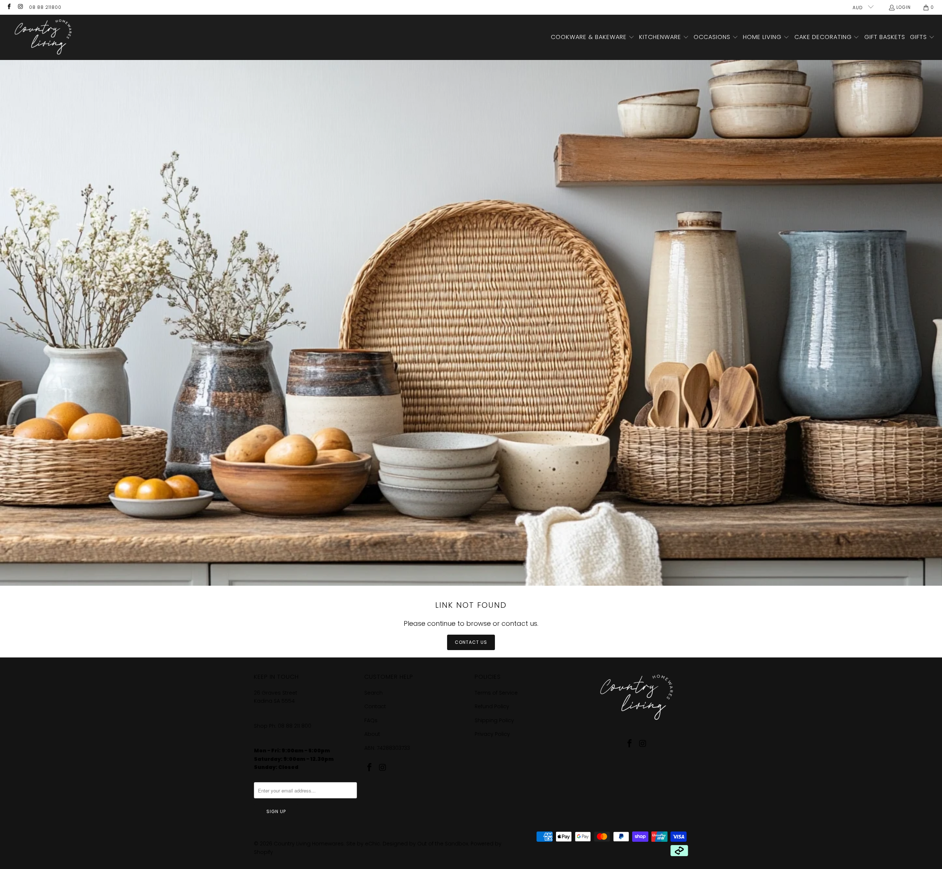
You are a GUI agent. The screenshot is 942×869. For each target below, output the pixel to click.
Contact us (471, 642)
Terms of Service (496, 692)
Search (373, 692)
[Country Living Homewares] (41, 37)
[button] (592, 37)
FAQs (371, 720)
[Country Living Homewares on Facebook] (9, 7)
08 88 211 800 (295, 726)
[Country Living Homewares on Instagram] (20, 7)
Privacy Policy (492, 734)
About (372, 734)
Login (903, 7)
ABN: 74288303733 (387, 748)
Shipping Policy (494, 720)
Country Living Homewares (309, 843)
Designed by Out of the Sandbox (425, 843)
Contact (375, 706)
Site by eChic (363, 843)
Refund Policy (492, 706)
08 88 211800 (45, 7)
